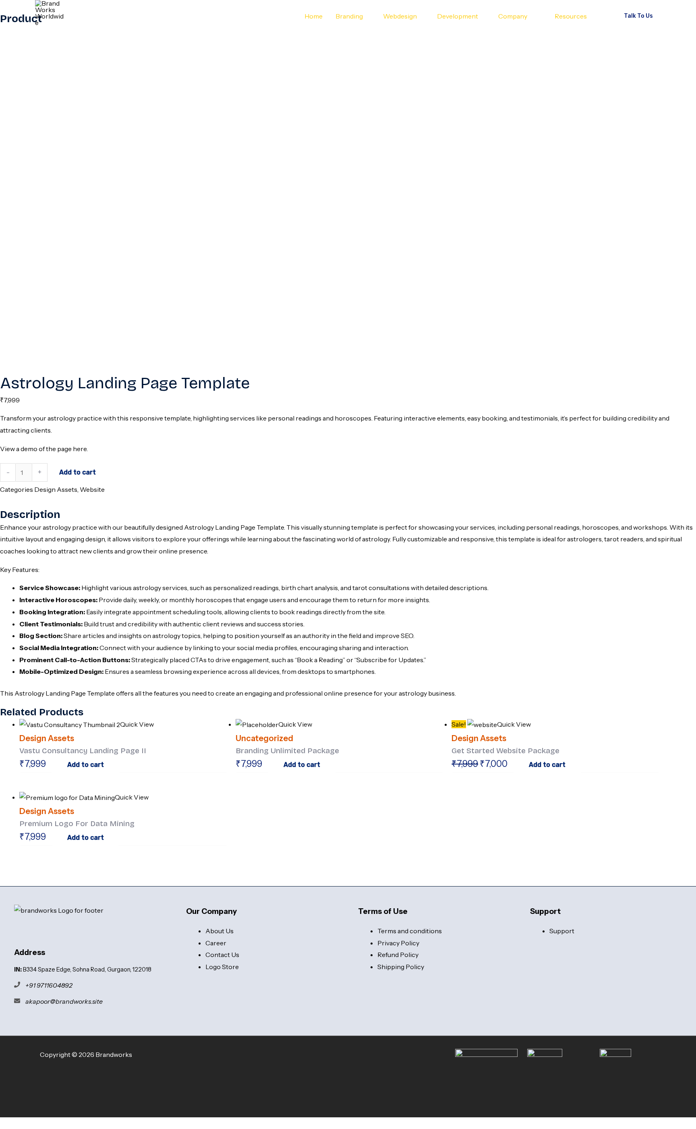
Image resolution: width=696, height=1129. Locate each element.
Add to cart (77, 472)
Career (215, 943)
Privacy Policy (398, 943)
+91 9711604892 (48, 985)
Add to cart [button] (85, 765)
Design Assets (55, 489)
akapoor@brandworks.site (64, 1001)
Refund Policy (397, 955)
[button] (366, 16)
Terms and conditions (409, 931)
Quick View (137, 724)
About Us (219, 931)
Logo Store (222, 967)
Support (561, 931)
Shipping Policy (400, 967)
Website (92, 489)
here (80, 449)
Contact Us (222, 955)
